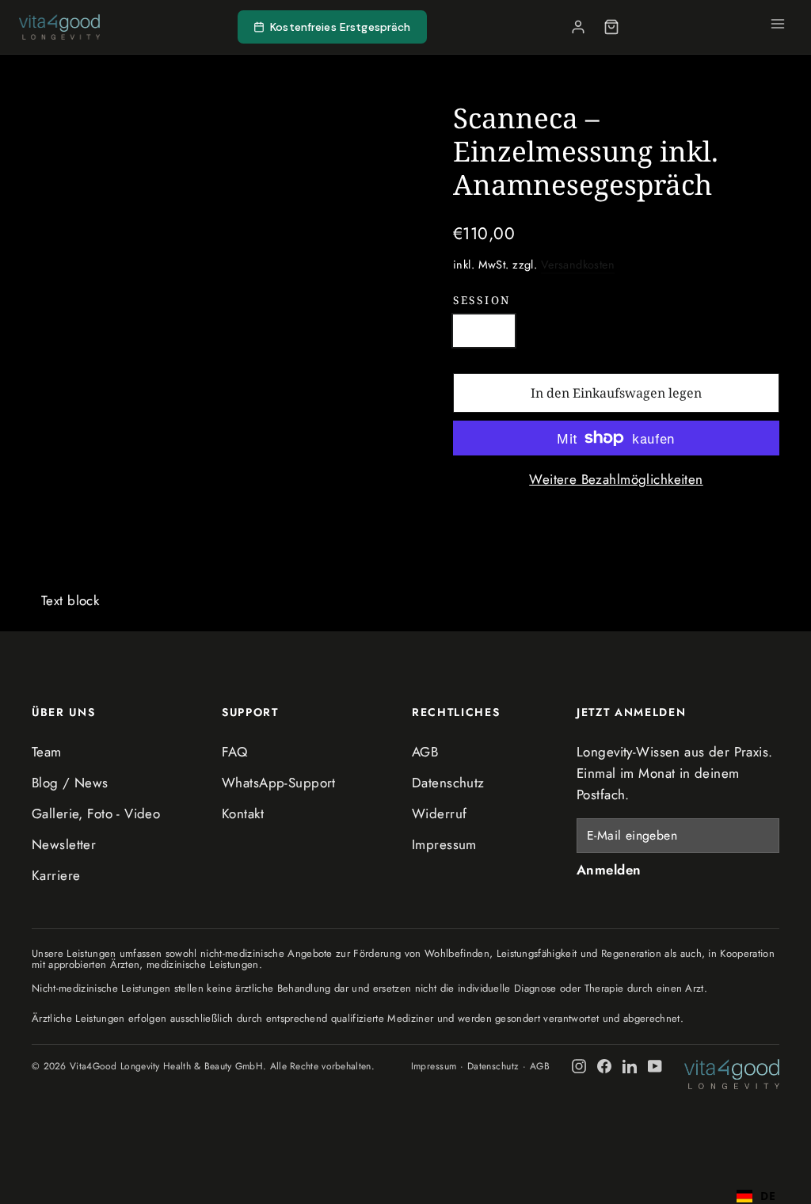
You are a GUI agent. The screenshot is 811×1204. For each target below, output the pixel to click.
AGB (425, 751)
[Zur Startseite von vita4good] (59, 27)
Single (484, 330)
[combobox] (756, 1188)
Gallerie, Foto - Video (96, 813)
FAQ (234, 751)
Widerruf (439, 813)
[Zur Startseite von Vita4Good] (731, 1073)
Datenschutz (448, 782)
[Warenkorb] (611, 27)
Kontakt (243, 813)
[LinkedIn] (630, 1066)
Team (47, 751)
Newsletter (64, 844)
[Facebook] (604, 1066)
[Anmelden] (578, 27)
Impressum (444, 844)
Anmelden (609, 869)
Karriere (56, 875)
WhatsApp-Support (279, 782)
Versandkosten (578, 264)
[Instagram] (579, 1066)
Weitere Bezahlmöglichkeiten (615, 479)
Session (482, 300)
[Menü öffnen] (777, 27)
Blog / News (70, 782)
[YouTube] (655, 1066)
